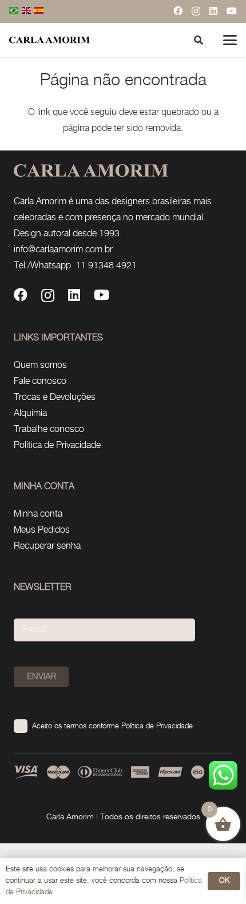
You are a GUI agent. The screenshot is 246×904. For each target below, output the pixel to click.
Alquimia (30, 413)
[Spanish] (39, 11)
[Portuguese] (14, 11)
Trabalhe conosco (49, 429)
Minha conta (38, 514)
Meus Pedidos (42, 530)
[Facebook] (177, 10)
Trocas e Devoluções (55, 397)
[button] (230, 40)
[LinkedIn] (213, 10)
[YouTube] (232, 10)
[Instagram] (196, 11)
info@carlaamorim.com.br (63, 250)
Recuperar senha (47, 546)
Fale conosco (40, 381)
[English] (27, 11)
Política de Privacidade (57, 445)
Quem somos (40, 365)
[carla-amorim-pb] (49, 40)
